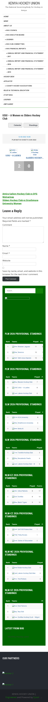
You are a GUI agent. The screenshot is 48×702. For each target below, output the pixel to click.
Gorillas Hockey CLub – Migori (29, 617)
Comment (7, 224)
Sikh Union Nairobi (24, 358)
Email (6, 253)
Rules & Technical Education (16, 90)
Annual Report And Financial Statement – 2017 (25, 54)
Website (6, 260)
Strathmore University (25, 423)
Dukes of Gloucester (25, 541)
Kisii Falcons (22, 606)
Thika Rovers (22, 535)
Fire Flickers (22, 579)
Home (6, 16)
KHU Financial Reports (16, 48)
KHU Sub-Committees (15, 44)
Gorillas (20, 497)
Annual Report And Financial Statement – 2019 (25, 70)
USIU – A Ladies (13, 155)
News (6, 21)
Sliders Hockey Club (35, 158)
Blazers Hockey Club (25, 382)
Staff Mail (8, 95)
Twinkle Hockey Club (25, 453)
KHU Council (11, 30)
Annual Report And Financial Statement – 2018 (25, 62)
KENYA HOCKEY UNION (24, 3)
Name (6, 245)
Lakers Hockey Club (25, 393)
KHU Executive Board (15, 35)
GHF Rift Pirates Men (25, 529)
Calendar (17, 125)
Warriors (21, 352)
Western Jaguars (24, 347)
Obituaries (8, 104)
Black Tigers (22, 502)
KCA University (23, 417)
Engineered (11, 697)
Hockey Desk (9, 76)
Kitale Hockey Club (24, 568)
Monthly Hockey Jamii (18, 636)
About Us (7, 26)
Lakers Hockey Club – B (26, 464)
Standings (33, 125)
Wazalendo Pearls (24, 458)
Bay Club (21, 612)
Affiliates (8, 81)
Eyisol (36, 697)
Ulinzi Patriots (23, 491)
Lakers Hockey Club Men (26, 573)
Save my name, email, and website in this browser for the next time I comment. (22, 273)
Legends (9, 39)
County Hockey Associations (19, 86)
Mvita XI (20, 429)
